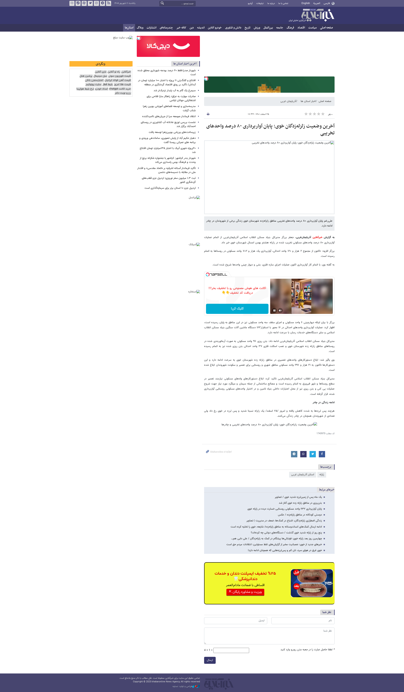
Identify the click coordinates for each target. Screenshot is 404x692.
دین (192, 27)
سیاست (312, 27)
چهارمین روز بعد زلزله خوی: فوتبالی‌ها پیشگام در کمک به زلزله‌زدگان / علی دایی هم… (276, 539)
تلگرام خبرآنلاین (102, 3)
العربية (316, 3)
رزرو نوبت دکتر (123, 93)
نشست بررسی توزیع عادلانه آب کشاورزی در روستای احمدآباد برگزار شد (168, 124)
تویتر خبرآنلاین (90, 3)
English (306, 3)
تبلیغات (260, 3)
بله (78, 3)
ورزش (257, 27)
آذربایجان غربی (288, 101)
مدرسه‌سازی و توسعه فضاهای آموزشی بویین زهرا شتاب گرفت (169, 108)
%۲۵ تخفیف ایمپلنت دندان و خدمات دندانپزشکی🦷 (245, 576)
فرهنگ (290, 27)
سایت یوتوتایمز (93, 85)
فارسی (327, 3)
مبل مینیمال (100, 76)
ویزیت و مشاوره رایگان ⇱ (245, 592)
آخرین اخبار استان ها (185, 63)
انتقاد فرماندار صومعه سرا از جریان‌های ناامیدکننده (169, 116)
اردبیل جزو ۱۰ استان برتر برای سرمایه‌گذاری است (170, 188)
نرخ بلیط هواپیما (85, 89)
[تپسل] (206, 78)
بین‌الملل (268, 27)
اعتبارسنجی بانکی (94, 80)
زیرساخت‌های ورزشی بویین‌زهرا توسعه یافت (172, 132)
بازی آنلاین (100, 72)
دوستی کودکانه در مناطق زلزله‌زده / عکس (300, 515)
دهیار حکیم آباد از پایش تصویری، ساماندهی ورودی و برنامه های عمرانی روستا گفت (167, 140)
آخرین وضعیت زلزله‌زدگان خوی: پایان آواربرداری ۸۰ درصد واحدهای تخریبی (270, 130)
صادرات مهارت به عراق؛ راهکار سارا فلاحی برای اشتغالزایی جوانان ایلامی (171, 98)
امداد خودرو (101, 89)
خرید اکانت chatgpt (120, 89)
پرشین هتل (86, 76)
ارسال (210, 660)
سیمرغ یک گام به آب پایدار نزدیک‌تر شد (175, 90)
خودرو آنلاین (215, 27)
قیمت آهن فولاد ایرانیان (118, 80)
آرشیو (250, 3)
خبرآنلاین (311, 15)
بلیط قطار (107, 85)
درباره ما (271, 3)
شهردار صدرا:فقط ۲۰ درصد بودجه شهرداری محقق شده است (167, 72)
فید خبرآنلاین (108, 3)
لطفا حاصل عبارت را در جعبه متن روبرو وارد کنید (307, 650)
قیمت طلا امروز (122, 85)
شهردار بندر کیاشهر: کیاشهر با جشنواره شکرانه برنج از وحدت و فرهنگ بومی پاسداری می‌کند (168, 160)
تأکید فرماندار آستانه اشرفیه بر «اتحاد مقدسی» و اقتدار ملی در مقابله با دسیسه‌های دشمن (166, 170)
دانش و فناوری (233, 27)
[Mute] (280, 310)
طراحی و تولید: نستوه (182, 686)
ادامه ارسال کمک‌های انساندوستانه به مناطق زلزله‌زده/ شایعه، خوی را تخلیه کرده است (276, 527)
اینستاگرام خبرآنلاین (96, 3)
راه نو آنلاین (114, 72)
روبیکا (71, 3)
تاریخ (247, 27)
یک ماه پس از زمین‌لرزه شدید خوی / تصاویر (298, 497)
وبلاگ (140, 27)
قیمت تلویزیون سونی (119, 76)
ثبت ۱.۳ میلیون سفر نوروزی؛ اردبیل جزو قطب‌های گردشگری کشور (169, 180)
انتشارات (151, 27)
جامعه (279, 27)
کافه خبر (181, 27)
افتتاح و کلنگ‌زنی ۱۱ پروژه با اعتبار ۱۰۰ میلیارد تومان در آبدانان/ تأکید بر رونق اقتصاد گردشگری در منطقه (167, 82)
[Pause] (274, 310)
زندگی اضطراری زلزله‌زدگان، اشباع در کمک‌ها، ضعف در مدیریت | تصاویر (284, 521)
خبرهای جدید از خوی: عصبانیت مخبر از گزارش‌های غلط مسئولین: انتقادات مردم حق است (274, 544)
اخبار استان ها (308, 101)
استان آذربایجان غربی (302, 474)
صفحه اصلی (326, 27)
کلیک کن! (237, 308)
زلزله (321, 474)
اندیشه (201, 27)
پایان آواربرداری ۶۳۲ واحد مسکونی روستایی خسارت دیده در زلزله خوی (284, 509)
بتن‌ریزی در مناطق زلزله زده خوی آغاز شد (300, 503)
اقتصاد (301, 27)
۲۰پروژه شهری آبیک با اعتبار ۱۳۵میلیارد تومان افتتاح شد (168, 150)
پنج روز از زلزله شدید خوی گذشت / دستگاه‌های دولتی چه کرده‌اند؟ (286, 533)
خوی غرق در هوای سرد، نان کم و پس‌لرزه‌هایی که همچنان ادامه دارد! (285, 550)
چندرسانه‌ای (166, 27)
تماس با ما (283, 3)
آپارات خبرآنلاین (84, 3)
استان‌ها (129, 27)
